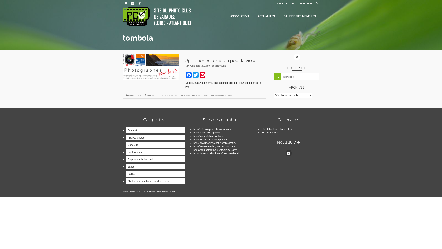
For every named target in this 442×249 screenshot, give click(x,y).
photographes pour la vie (214, 95)
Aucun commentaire (215, 65)
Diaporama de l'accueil (140, 159)
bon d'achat (161, 95)
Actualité (131, 95)
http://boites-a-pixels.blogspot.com (212, 129)
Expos (131, 166)
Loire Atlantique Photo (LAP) (276, 129)
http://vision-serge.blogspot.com (210, 139)
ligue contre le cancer (194, 95)
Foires (138, 95)
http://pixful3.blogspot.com (207, 132)
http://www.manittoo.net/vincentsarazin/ (214, 143)
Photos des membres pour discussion (148, 181)
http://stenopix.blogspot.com (208, 136)
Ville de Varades (269, 132)
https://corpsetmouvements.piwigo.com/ (215, 149)
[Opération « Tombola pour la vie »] (151, 66)
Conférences (135, 152)
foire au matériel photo (176, 95)
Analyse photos (136, 137)
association (151, 95)
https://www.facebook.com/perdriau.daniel (216, 153)
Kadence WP (169, 191)
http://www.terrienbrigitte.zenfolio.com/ (214, 146)
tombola (228, 95)
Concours (133, 144)
